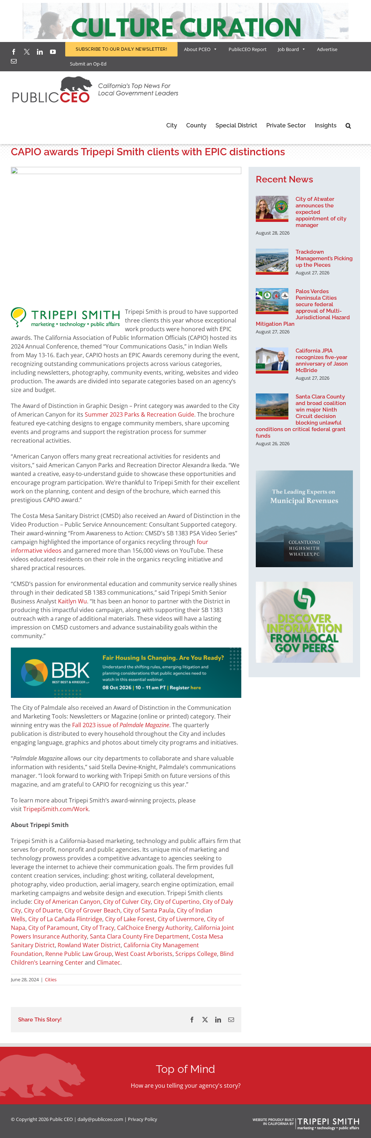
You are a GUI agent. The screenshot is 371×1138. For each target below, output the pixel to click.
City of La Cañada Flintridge (65, 919)
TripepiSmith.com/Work (55, 809)
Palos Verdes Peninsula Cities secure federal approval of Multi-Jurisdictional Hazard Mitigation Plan (303, 307)
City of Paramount (53, 928)
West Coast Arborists (143, 954)
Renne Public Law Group (78, 954)
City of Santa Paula (148, 910)
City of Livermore (181, 919)
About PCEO (197, 49)
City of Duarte (43, 910)
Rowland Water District (89, 945)
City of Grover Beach (92, 910)
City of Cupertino (177, 902)
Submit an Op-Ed (88, 63)
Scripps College (196, 954)
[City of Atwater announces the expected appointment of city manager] (272, 209)
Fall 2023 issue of (120, 725)
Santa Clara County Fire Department (139, 936)
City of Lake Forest (130, 919)
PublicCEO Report (248, 49)
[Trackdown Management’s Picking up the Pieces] (272, 262)
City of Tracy (97, 928)
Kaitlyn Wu (72, 601)
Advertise (327, 49)
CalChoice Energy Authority (154, 928)
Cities (51, 979)
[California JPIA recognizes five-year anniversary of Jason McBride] (272, 360)
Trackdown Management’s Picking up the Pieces (324, 258)
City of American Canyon (67, 902)
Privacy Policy (142, 1119)
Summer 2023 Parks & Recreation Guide (139, 414)
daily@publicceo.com (100, 1119)
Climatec (108, 962)
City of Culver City (127, 902)
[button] (348, 126)
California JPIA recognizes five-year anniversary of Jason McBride (322, 360)
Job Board (288, 49)
